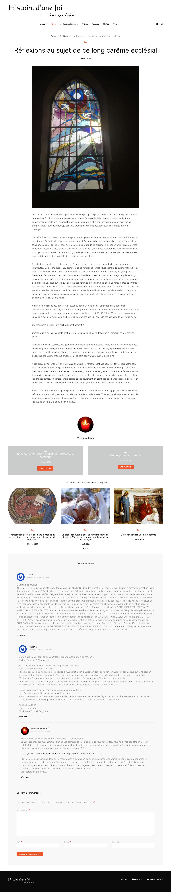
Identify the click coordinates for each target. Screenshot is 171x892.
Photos (106, 24)
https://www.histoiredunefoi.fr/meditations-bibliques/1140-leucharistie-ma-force (61, 753)
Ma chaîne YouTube (155, 879)
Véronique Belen (85, 438)
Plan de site (137, 879)
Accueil (54, 36)
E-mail (67, 841)
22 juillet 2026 (138, 539)
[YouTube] (157, 24)
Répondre (21, 635)
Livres (42, 24)
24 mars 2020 (85, 58)
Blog (54, 24)
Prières (85, 24)
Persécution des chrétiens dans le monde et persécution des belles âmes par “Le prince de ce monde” (32, 537)
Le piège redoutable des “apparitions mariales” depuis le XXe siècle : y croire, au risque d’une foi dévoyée (85, 537)
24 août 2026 (32, 544)
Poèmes (95, 24)
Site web (115, 842)
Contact (116, 24)
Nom (19, 841)
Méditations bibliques (69, 24)
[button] (84, 548)
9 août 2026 (85, 544)
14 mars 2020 (45, 462)
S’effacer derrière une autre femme (138, 534)
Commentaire (22, 810)
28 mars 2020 (125, 460)
